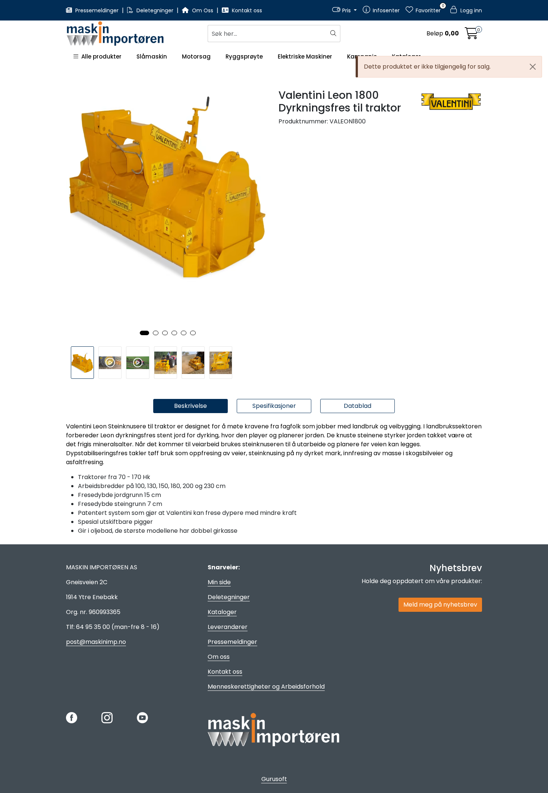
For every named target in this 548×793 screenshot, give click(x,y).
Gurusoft (274, 779)
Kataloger (222, 612)
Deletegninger (155, 10)
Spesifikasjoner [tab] (274, 406)
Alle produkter (100, 56)
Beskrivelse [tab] (190, 406)
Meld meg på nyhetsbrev (440, 604)
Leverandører (228, 627)
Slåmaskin (151, 56)
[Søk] (334, 33)
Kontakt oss (246, 10)
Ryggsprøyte (244, 56)
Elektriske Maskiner (305, 56)
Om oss (219, 656)
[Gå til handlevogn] (471, 35)
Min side (219, 582)
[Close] (533, 66)
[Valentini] (451, 101)
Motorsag (196, 56)
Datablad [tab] (357, 406)
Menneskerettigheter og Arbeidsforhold (266, 686)
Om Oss (202, 10)
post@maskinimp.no (96, 642)
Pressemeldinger (97, 10)
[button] (144, 333)
